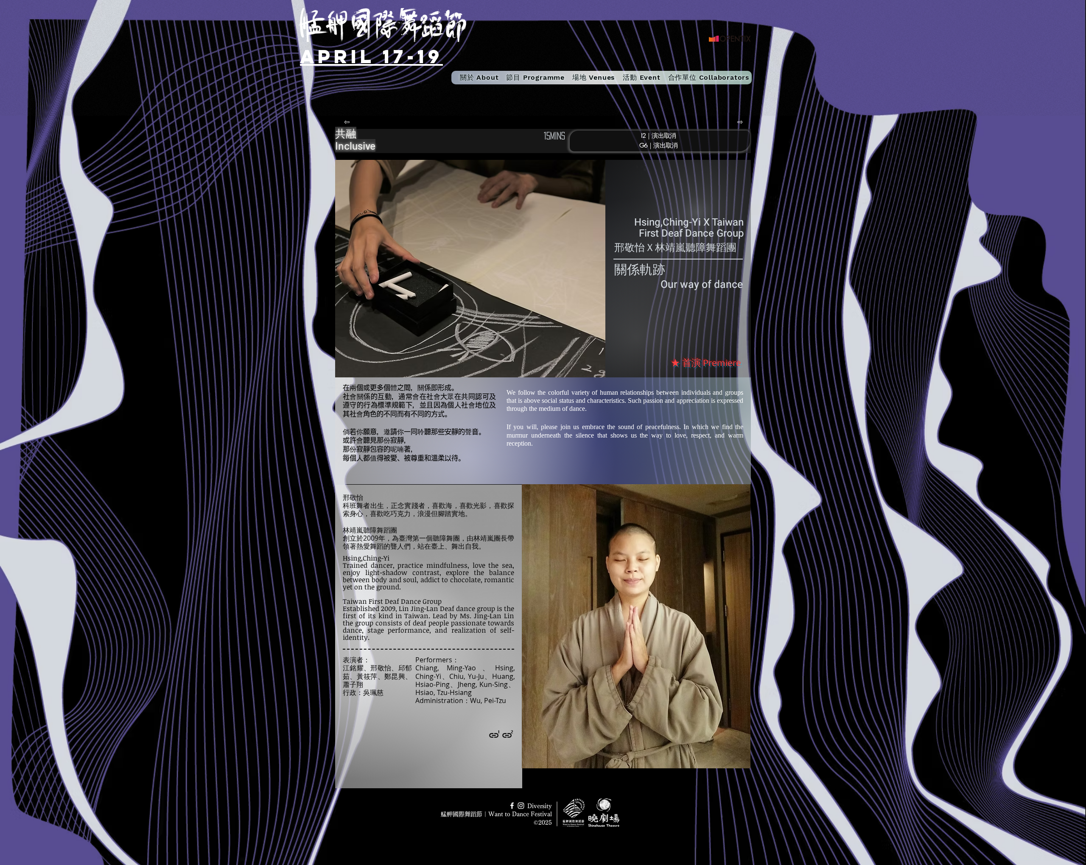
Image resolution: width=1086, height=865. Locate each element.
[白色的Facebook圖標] (512, 805)
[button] (535, 77)
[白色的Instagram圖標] (521, 805)
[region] (645, 139)
